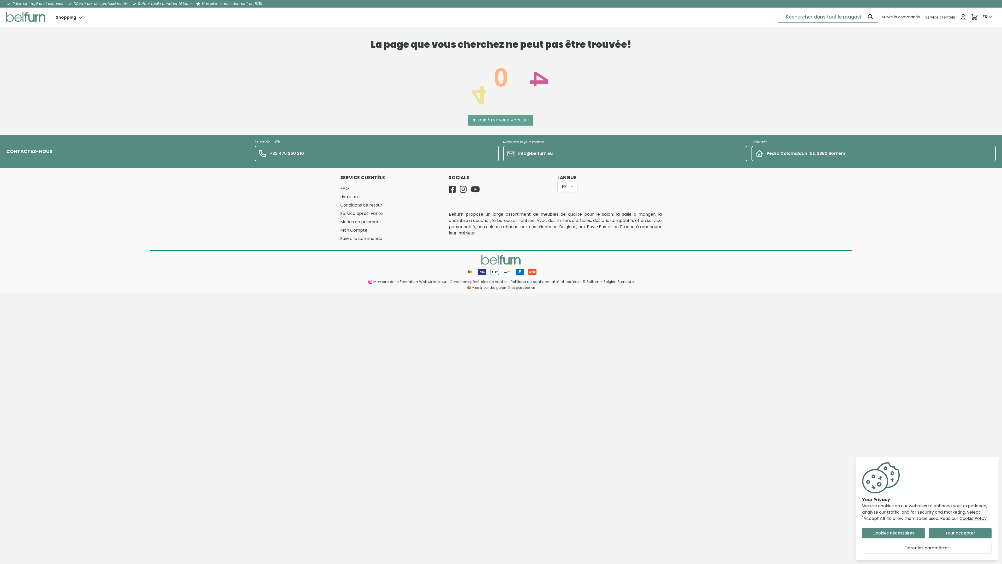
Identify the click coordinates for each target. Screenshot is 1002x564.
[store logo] (25, 17)
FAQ (344, 188)
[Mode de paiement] (501, 272)
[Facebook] (452, 189)
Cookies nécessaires (893, 533)
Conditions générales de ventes (479, 281)
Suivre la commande (361, 239)
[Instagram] (463, 189)
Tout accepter (960, 533)
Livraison (349, 197)
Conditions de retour (361, 205)
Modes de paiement (360, 222)
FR (984, 17)
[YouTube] (475, 189)
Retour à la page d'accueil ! (500, 120)
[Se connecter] (963, 17)
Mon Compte (353, 230)
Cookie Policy (973, 518)
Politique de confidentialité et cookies (545, 281)
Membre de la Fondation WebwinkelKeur (409, 281)
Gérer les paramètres (927, 548)
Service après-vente (361, 213)
